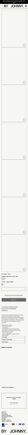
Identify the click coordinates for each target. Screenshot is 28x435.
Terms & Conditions (7, 421)
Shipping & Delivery (6, 415)
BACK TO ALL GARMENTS (8, 387)
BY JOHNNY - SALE (6, 274)
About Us (4, 413)
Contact (4, 412)
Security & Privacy (6, 420)
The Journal (5, 414)
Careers (4, 419)
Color (7, 282)
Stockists (4, 418)
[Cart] (25, 6)
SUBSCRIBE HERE (14, 403)
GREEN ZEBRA (2, 284)
